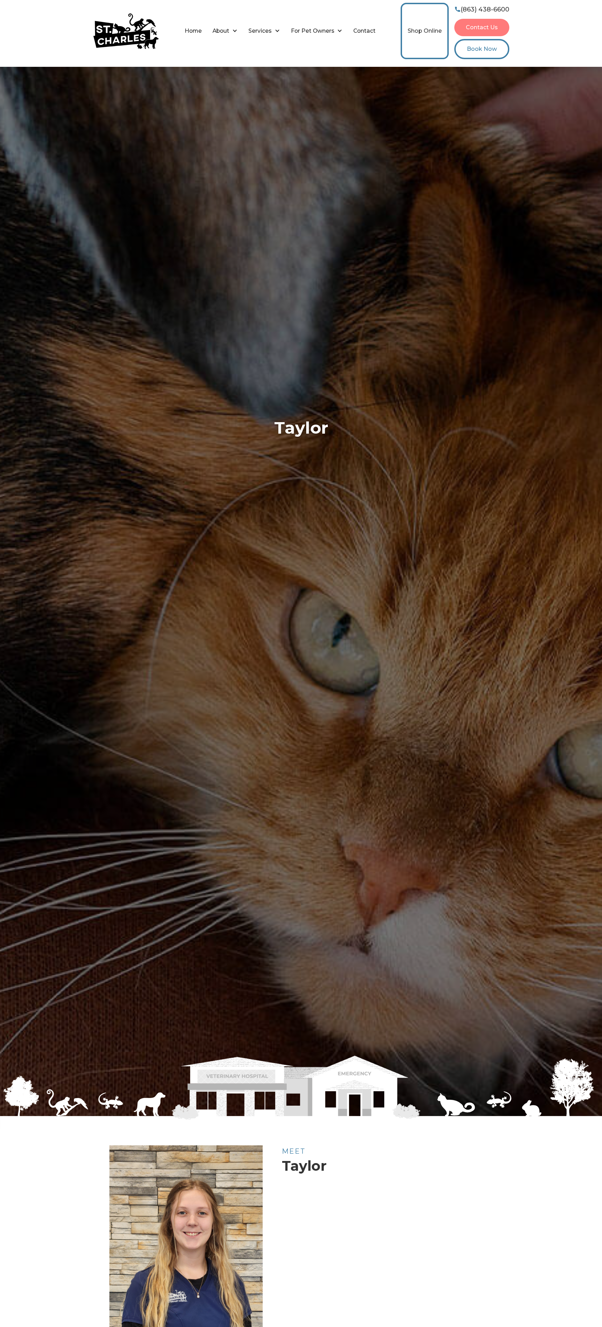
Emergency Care (177, 69)
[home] (126, 31)
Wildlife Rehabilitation (342, 69)
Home (193, 30)
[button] (225, 31)
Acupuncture (425, 69)
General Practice (259, 69)
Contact (364, 30)
